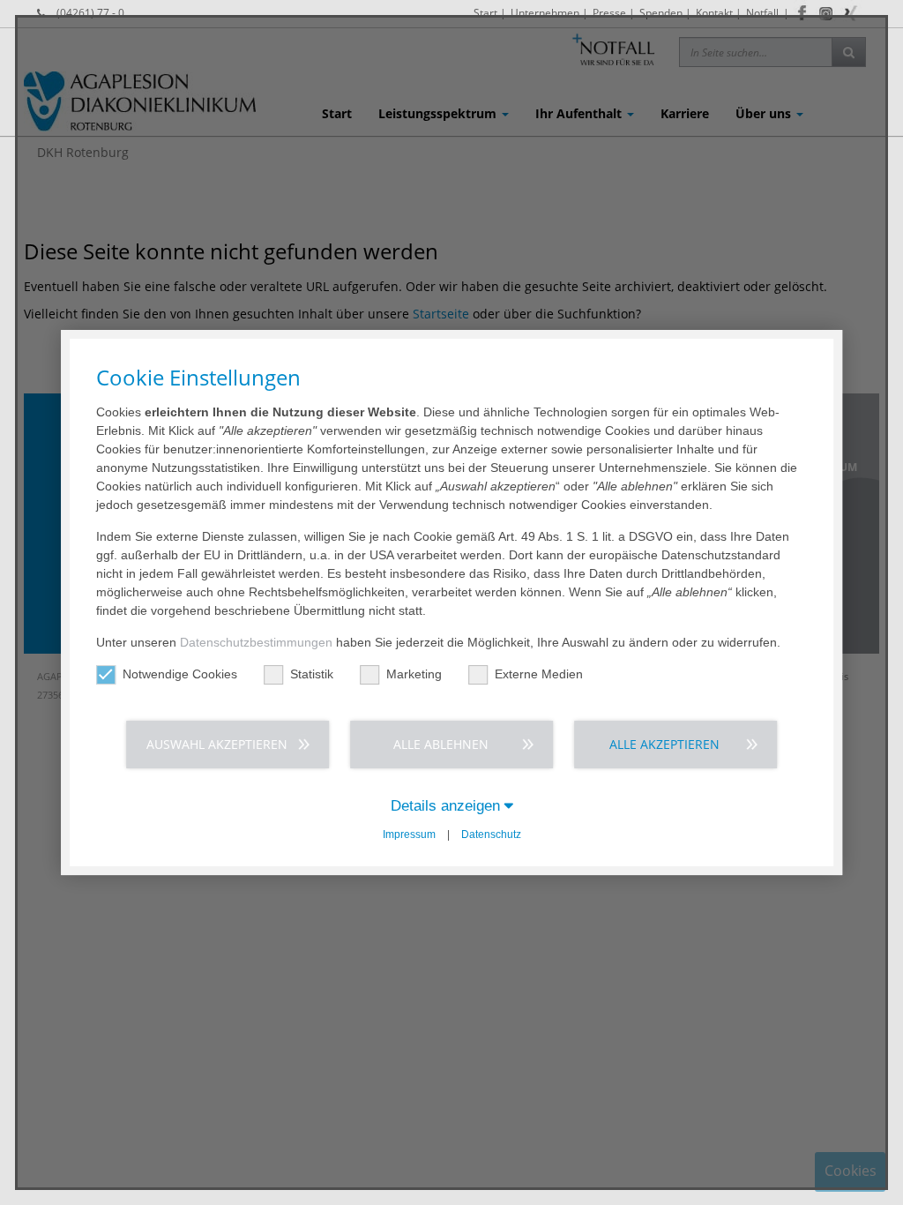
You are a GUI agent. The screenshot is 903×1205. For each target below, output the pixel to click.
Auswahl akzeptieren (216, 744)
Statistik (311, 674)
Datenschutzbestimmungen (256, 642)
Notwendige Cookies (180, 674)
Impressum (409, 834)
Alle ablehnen (441, 744)
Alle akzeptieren (664, 744)
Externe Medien (539, 674)
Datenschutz (491, 834)
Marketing (414, 674)
